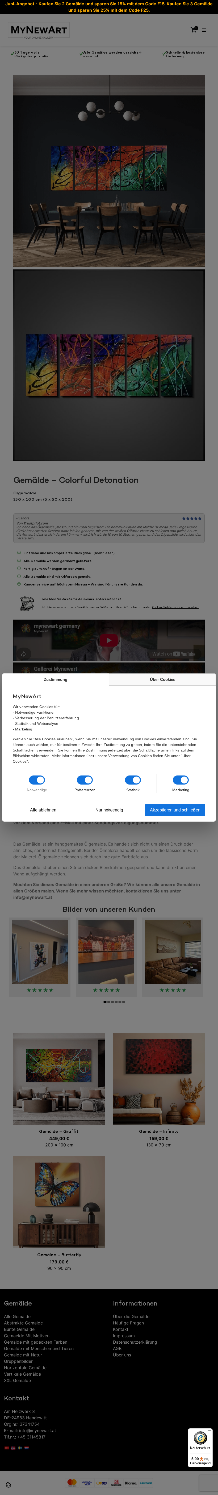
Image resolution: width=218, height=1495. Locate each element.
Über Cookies (162, 679)
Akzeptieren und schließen (175, 810)
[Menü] (209, 1431)
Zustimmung (55, 679)
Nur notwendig (109, 810)
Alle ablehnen (43, 810)
